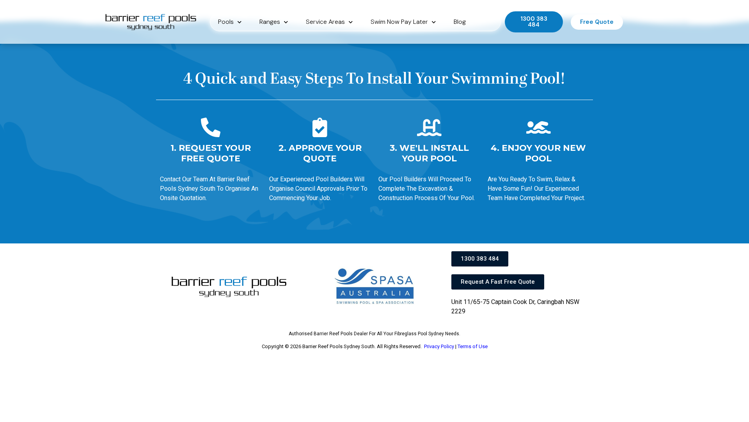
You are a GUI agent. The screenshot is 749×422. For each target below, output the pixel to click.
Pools (226, 22)
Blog (460, 22)
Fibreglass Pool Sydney (419, 333)
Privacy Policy (439, 346)
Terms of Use (473, 346)
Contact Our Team (184, 179)
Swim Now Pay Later (399, 22)
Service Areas (325, 22)
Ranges (269, 22)
